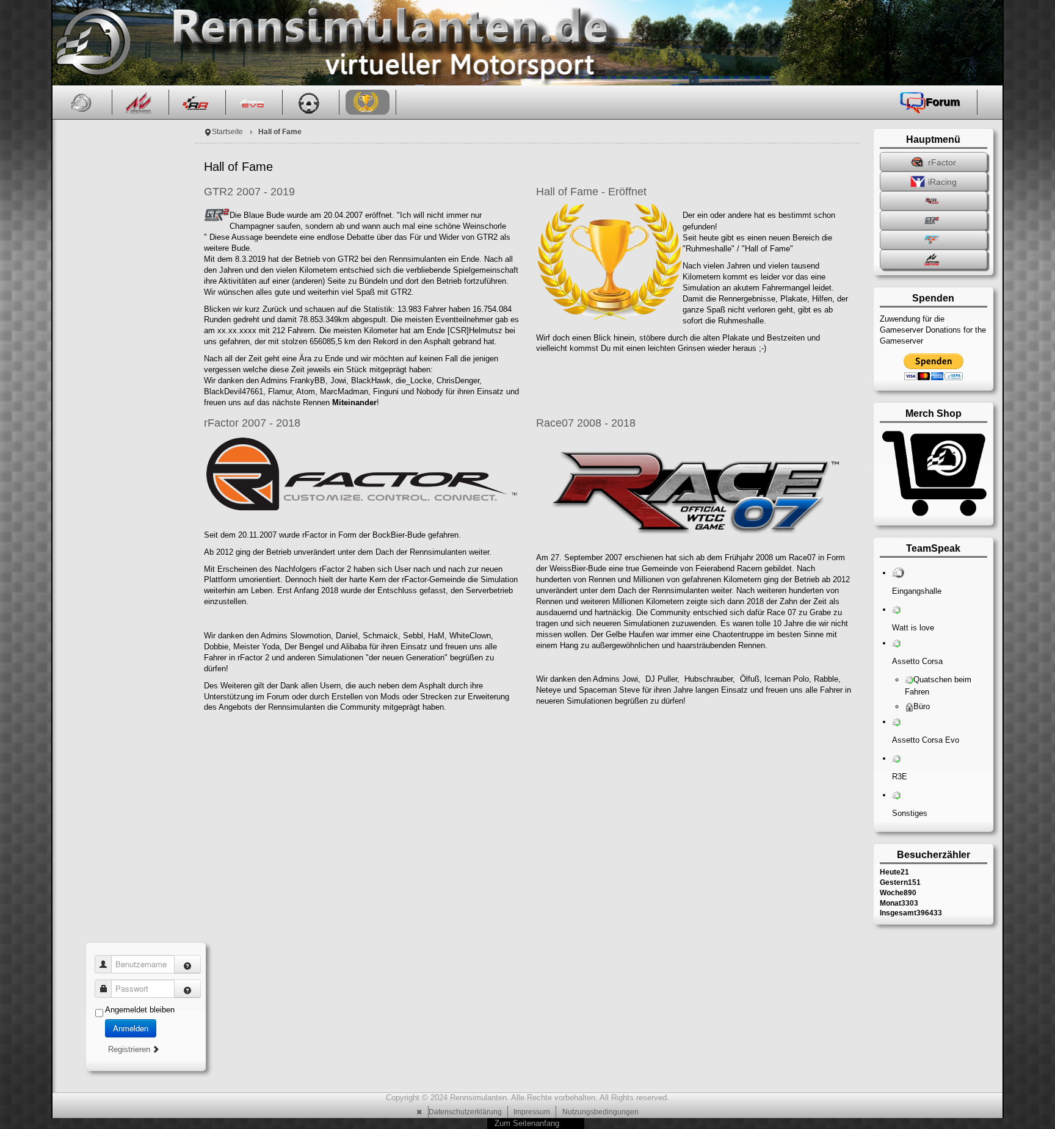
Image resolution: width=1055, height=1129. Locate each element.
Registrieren (130, 1049)
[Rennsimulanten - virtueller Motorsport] (91, 42)
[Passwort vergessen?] (187, 988)
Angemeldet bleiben (140, 1009)
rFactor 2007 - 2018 (252, 423)
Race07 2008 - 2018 (586, 423)
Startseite (227, 131)
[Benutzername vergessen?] (187, 964)
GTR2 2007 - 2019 (249, 192)
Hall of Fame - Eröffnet (591, 192)
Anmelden (130, 1028)
